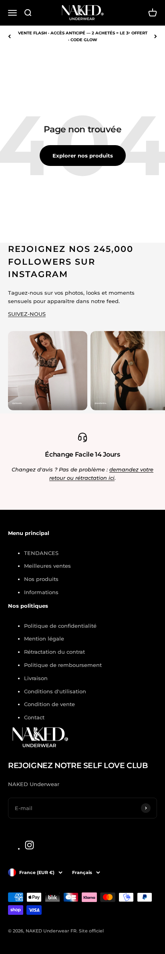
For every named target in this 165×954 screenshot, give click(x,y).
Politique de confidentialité (60, 626)
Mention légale (44, 638)
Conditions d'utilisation (55, 691)
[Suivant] (155, 36)
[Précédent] (9, 36)
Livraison (36, 678)
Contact (34, 717)
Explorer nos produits (82, 155)
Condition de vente (49, 704)
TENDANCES (41, 553)
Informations (41, 592)
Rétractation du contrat (54, 652)
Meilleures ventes (47, 566)
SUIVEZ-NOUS (27, 314)
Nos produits (41, 579)
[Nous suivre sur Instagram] (29, 845)
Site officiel (91, 931)
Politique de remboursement (63, 665)
